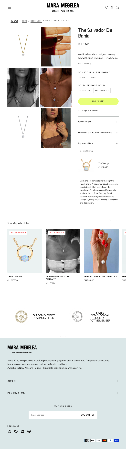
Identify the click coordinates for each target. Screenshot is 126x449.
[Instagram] (9, 431)
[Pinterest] (29, 431)
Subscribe (88, 414)
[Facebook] (16, 431)
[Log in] (112, 7)
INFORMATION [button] (16, 393)
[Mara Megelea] (22, 349)
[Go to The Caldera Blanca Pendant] (101, 251)
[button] (9, 7)
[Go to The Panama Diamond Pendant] (63, 251)
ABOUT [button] (11, 381)
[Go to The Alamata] (24, 251)
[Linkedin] (22, 431)
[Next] (117, 219)
